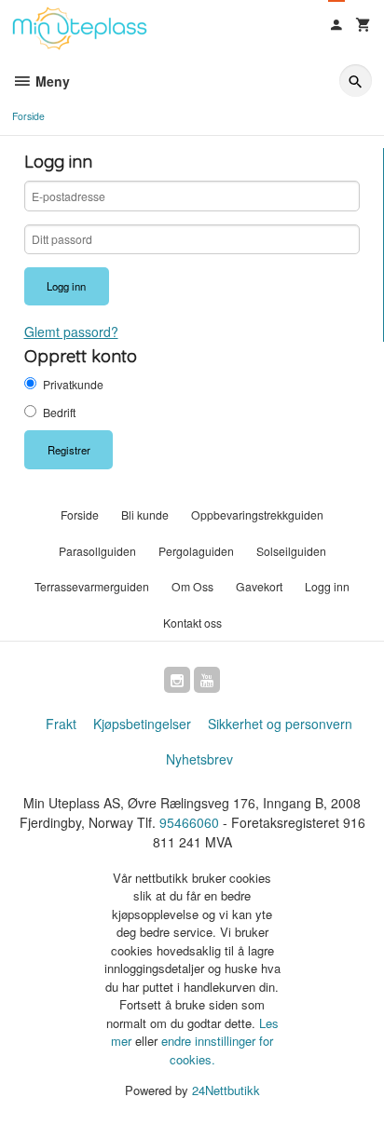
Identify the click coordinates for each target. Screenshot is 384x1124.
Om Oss (192, 586)
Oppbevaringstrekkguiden (257, 514)
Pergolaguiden (196, 551)
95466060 (189, 822)
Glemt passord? (71, 331)
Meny (51, 81)
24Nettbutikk (226, 1090)
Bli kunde (145, 514)
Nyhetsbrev (199, 759)
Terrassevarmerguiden (91, 586)
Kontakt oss (192, 622)
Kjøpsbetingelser (142, 723)
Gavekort (259, 586)
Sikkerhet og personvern (280, 723)
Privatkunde (73, 384)
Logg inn (327, 586)
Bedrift (59, 412)
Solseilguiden (291, 551)
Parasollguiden (97, 551)
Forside (28, 116)
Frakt (61, 723)
